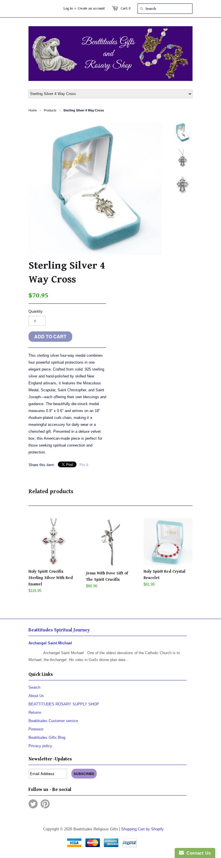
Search (34, 687)
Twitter (33, 803)
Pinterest (35, 729)
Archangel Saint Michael (50, 643)
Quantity (35, 311)
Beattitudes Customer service (53, 721)
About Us (36, 696)
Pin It (83, 465)
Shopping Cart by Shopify (142, 829)
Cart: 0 (125, 8)
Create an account (91, 8)
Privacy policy (40, 746)
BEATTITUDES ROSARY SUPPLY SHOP (63, 704)
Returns (34, 712)
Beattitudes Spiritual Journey (59, 630)
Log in (68, 8)
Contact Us (197, 853)
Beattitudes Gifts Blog (46, 737)
